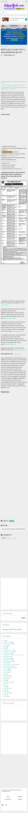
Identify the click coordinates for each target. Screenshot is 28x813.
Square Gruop (7, 688)
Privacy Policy (8, 799)
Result (5, 686)
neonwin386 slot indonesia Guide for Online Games (17, 19)
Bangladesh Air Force (8, 650)
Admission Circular (8, 643)
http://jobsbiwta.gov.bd (10, 318)
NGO (5, 680)
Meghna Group (7, 677)
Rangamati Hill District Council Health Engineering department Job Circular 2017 (14, 88)
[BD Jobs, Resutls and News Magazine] (14, 8)
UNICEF (5, 691)
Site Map (20, 799)
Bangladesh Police (8, 659)
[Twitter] (3, 1)
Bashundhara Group (8, 666)
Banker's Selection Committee (10, 664)
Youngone (6, 696)
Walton (5, 694)
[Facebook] (1, 1)
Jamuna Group (7, 671)
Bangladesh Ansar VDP (9, 651)
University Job (7, 693)
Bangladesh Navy (7, 658)
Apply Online (5, 305)
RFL (4, 685)
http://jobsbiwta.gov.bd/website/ (9, 161)
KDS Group (6, 672)
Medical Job (6, 675)
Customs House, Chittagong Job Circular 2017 (13, 85)
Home (2, 46)
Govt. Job (6, 46)
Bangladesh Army (7, 653)
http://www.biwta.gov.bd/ (12, 155)
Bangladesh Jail (7, 656)
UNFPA (5, 690)
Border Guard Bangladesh (9, 667)
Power (5, 683)
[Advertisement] (14, 69)
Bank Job (5, 663)
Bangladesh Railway (8, 661)
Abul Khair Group (7, 642)
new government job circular (12, 629)
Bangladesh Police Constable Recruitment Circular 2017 (14, 82)
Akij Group (6, 645)
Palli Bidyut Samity (8, 682)
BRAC (5, 648)
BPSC (5, 647)
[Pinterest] (6, 1)
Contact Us (20, 796)
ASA (4, 640)
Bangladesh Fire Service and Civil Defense (13, 655)
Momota (5, 678)
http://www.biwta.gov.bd (10, 344)
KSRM (5, 674)
